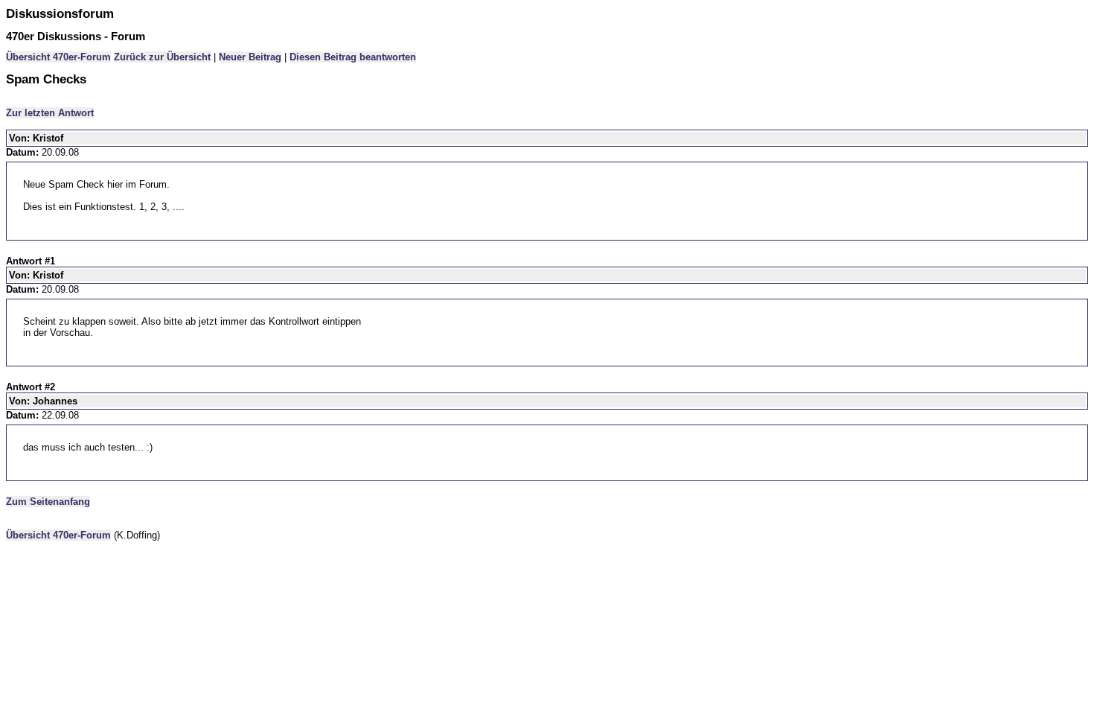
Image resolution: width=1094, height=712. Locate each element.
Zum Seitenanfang (48, 501)
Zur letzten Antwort (50, 112)
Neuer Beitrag (250, 57)
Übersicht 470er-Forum (58, 57)
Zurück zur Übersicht (162, 57)
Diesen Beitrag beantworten (353, 57)
